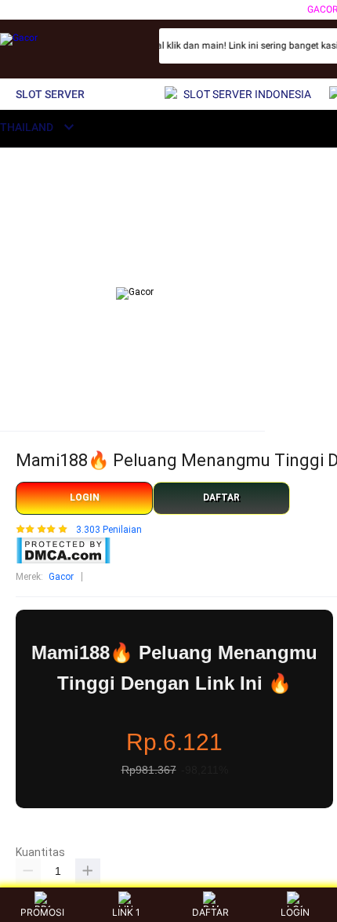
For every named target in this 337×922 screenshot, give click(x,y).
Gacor (61, 576)
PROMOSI (42, 912)
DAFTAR (221, 497)
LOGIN (85, 497)
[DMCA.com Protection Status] (63, 561)
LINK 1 (126, 912)
